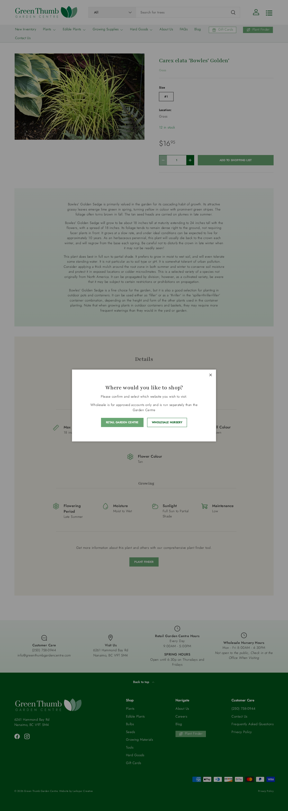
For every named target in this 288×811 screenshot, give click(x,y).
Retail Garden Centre (122, 422)
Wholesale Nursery (167, 422)
